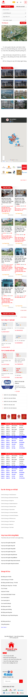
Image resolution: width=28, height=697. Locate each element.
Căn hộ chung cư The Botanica (8, 494)
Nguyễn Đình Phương (18, 370)
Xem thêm (24, 310)
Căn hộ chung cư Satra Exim (8, 509)
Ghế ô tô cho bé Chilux (10, 398)
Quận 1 (2, 425)
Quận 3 (2, 429)
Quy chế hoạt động (19, 636)
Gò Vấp (13, 435)
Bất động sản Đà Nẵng (6, 609)
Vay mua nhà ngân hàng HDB (8, 542)
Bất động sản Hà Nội (6, 606)
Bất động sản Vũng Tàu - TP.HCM (9, 585)
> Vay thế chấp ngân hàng (10, 661)
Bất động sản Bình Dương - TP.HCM (9, 582)
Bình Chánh (14, 425)
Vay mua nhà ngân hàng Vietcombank (10, 560)
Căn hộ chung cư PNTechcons (8, 518)
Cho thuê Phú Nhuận (6, 603)
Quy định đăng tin (8, 636)
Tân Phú (21, 433)
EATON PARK (18, 82)
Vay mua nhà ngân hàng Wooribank (10, 563)
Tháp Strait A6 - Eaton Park (6, 82)
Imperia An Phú (19, 92)
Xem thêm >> (24, 180)
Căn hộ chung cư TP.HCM (7, 579)
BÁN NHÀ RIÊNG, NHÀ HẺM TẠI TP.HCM (14, 423)
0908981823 (19, 343)
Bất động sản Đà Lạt (6, 621)
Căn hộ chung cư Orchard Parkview (9, 515)
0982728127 (19, 377)
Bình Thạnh (14, 429)
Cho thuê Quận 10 (5, 600)
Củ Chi (13, 433)
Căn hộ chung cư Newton (7, 524)
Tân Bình (21, 431)
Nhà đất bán (7, 6)
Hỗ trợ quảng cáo (14, 637)
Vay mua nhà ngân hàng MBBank (9, 557)
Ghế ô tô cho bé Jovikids (10, 401)
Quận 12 (8, 435)
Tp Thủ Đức (22, 435)
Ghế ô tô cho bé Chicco (19, 382)
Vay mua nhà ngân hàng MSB (8, 548)
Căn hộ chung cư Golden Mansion (9, 503)
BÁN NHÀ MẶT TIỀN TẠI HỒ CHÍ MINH (14, 437)
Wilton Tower (19, 102)
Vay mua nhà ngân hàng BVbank (9, 554)
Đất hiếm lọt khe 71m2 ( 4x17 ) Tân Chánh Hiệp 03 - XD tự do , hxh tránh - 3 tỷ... (20, 291)
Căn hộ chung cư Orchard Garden (9, 512)
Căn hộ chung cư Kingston (7, 500)
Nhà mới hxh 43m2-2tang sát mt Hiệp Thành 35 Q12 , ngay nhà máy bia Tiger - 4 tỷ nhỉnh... (20, 201)
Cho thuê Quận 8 (5, 597)
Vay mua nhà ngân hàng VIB (8, 545)
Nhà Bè (21, 427)
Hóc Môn (21, 425)
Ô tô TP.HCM (4, 588)
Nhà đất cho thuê (20, 6)
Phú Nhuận (21, 429)
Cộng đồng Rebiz (5, 624)
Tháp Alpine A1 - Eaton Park (6, 71)
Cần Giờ (14, 431)
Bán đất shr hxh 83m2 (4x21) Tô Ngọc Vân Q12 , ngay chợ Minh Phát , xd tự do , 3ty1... (7, 259)
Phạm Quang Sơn (4, 355)
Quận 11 (7, 433)
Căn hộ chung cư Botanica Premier (9, 497)
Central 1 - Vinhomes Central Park (6, 91)
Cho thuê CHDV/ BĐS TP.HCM (8, 594)
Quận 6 (2, 435)
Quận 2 (2, 427)
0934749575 (6, 347)
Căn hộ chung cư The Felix (7, 527)
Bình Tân (14, 427)
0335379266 (6, 377)
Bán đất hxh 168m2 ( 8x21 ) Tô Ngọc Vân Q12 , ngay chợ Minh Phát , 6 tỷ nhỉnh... (6, 229)
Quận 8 (8, 427)
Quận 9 (7, 429)
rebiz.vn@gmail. (10, 663)
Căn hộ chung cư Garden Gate (8, 506)
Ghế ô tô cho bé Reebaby (10, 395)
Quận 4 (3, 431)
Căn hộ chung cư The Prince (8, 521)
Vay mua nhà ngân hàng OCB (8, 551)
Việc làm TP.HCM (5, 591)
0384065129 (19, 330)
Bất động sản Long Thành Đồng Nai (9, 615)
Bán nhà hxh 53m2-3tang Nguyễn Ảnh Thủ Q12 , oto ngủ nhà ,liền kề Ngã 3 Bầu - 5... (7, 201)
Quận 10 (8, 431)
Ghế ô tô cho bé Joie (9, 404)
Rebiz (5, 653)
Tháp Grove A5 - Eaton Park (19, 71)
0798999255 (19, 364)
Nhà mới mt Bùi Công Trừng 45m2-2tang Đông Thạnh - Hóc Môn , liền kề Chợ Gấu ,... (7, 291)
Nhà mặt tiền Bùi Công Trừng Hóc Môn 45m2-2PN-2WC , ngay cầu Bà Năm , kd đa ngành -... (20, 259)
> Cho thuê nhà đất (8, 656)
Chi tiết (18, 391)
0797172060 (6, 364)
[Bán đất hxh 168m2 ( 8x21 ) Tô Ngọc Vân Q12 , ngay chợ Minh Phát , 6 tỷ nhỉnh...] (7, 222)
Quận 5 (2, 433)
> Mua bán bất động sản (9, 657)
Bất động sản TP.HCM (6, 576)
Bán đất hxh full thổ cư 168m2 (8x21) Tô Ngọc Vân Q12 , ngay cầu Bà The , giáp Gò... (20, 229)
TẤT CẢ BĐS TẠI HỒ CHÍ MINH (13, 467)
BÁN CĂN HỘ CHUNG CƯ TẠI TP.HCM (13, 454)
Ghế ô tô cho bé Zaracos (10, 408)
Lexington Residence (4, 102)
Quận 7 (7, 425)
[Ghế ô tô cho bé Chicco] (7, 384)
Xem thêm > (4, 627)
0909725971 (6, 332)
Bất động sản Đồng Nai (6, 612)
